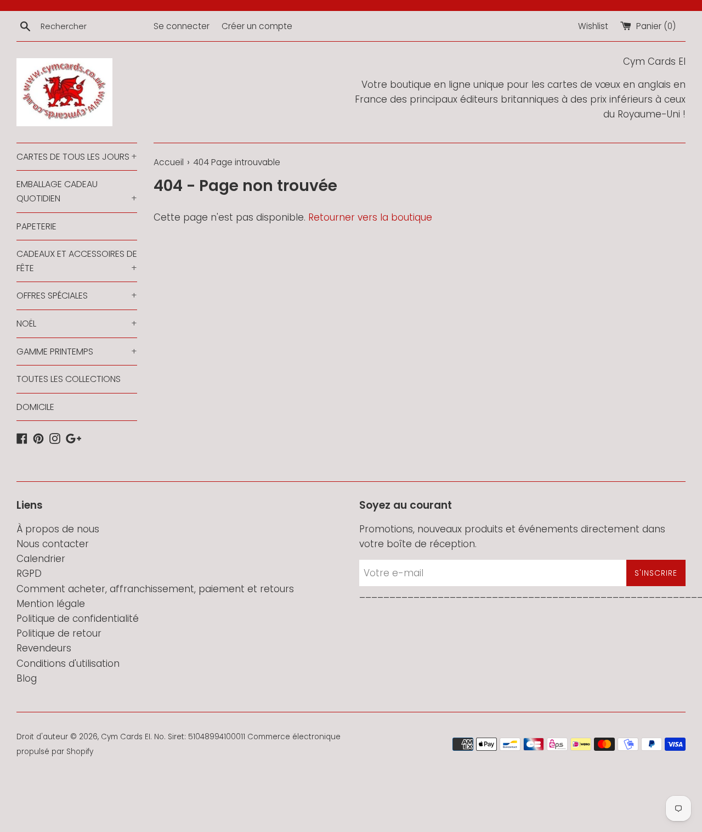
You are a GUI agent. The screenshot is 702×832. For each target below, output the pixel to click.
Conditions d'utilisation (68, 663)
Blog (26, 678)
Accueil (169, 162)
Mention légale (50, 603)
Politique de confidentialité (77, 618)
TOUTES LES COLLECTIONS (68, 379)
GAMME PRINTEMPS (76, 351)
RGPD (29, 573)
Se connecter (182, 26)
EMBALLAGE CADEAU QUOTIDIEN (76, 191)
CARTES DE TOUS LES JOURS (76, 156)
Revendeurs (43, 648)
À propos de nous (57, 529)
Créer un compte (257, 26)
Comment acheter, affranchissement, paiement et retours (155, 588)
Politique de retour (58, 633)
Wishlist (593, 26)
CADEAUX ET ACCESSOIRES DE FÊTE (76, 261)
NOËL (76, 323)
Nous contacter (52, 543)
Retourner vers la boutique (370, 217)
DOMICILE (35, 407)
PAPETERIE (36, 226)
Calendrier (40, 558)
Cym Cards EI (125, 737)
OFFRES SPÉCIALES (76, 295)
